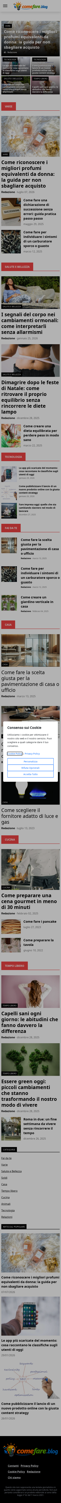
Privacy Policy (32, 753)
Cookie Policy (14, 753)
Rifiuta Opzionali (30, 767)
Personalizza (30, 761)
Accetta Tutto (30, 774)
